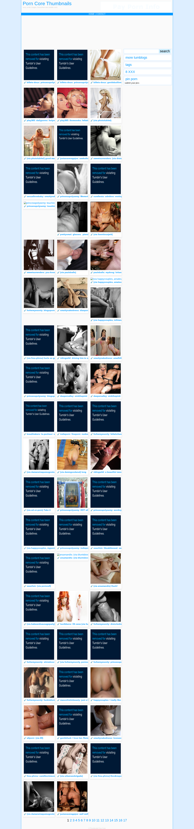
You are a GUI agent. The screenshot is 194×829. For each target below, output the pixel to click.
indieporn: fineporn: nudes (74, 434)
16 (120, 820)
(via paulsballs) (68, 272)
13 (107, 820)
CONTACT (100, 14)
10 (93, 820)
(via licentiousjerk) (103, 234)
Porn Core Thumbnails (47, 3)
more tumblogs (136, 57)
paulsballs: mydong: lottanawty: (110, 272)
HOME (92, 14)
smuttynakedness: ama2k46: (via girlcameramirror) (120, 358)
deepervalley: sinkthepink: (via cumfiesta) (82, 396)
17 (125, 820)
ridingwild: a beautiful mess (108, 472)
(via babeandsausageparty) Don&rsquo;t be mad (52, 624)
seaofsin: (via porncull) (39, 586)
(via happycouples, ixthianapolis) (111, 320)
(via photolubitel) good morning (43, 158)
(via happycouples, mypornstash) (44, 548)
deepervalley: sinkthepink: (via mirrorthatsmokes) (119, 396)
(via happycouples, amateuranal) (110, 282)
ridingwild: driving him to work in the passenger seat (87, 358)
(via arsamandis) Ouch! (106, 586)
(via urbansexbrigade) (71, 776)
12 (102, 820)
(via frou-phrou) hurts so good (43, 358)
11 (98, 820)
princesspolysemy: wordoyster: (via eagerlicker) (118, 510)
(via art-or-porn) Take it (39, 510)
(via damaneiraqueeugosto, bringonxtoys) (48, 472)
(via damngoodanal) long (73, 472)
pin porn (131, 79)
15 (116, 820)
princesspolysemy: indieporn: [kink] (79, 548)
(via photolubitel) (102, 120)
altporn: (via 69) (35, 738)
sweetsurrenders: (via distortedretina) (113, 158)
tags (128, 65)
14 (111, 820)
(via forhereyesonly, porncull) (75, 662)
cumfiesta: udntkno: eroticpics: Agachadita (116, 196)
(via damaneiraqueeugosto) (41, 814)
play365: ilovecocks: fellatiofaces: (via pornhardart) (87, 120)
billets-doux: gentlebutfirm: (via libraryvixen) (117, 82)
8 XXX (130, 72)
